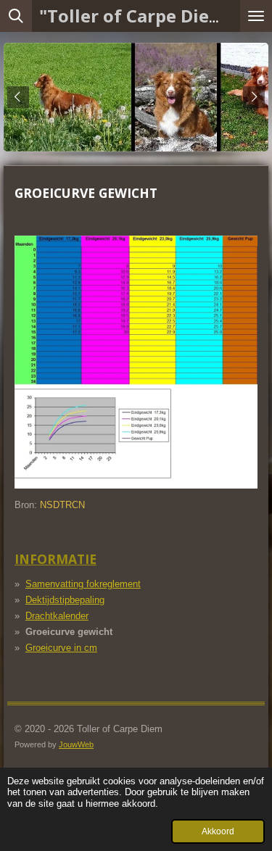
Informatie (55, 559)
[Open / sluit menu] (256, 16)
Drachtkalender (56, 615)
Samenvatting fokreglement (83, 583)
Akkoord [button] (218, 831)
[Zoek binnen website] (16, 16)
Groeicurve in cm (61, 647)
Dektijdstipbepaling (64, 599)
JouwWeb (76, 744)
